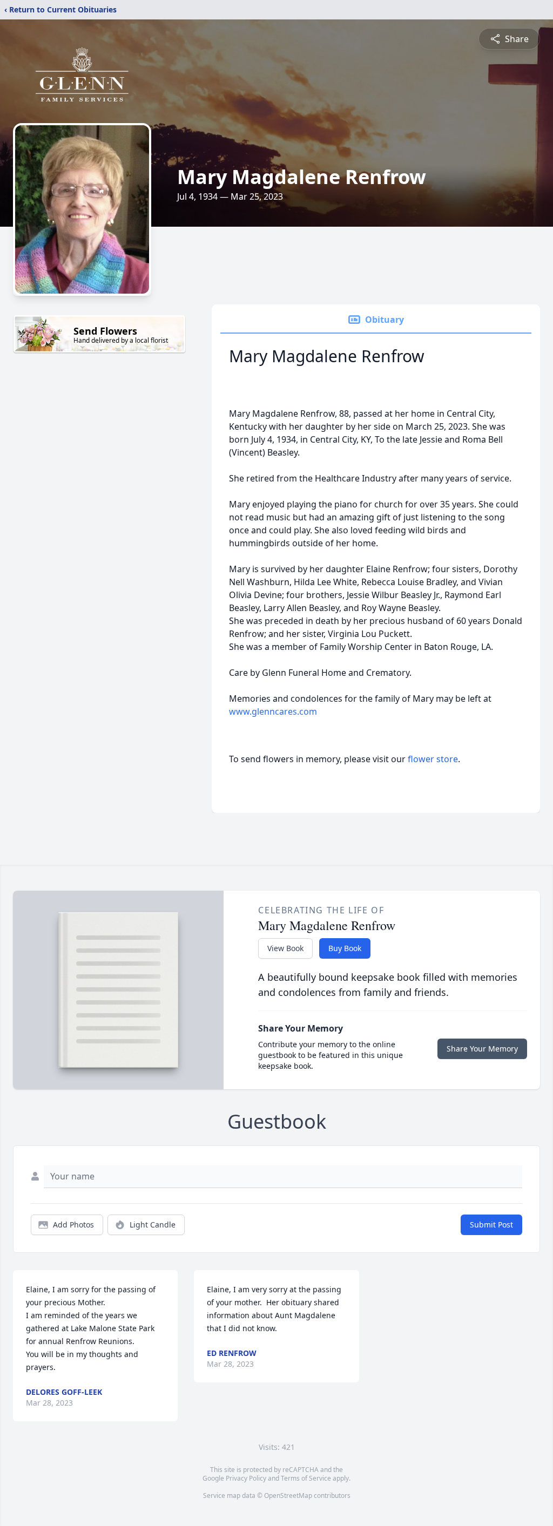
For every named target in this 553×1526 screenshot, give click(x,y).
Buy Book (344, 948)
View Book (285, 948)
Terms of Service (306, 1478)
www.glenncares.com (273, 711)
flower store (433, 759)
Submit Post (491, 1224)
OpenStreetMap (288, 1495)
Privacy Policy (246, 1478)
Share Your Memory (482, 1048)
